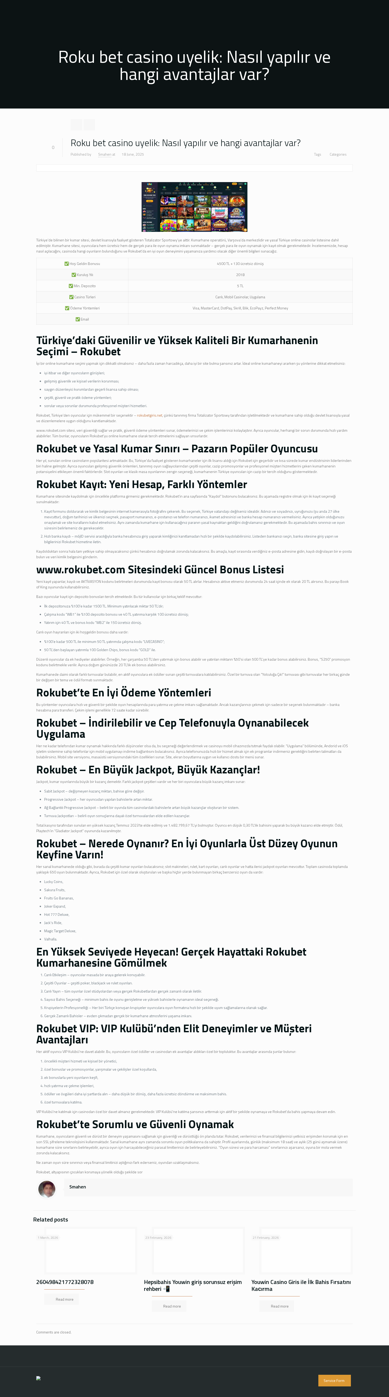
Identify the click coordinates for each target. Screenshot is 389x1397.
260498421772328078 (64, 1281)
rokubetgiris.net (149, 415)
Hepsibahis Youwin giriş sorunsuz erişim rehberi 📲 (193, 1285)
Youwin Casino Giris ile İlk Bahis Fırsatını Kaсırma (301, 1285)
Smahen (104, 154)
